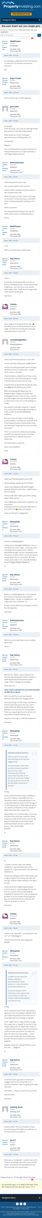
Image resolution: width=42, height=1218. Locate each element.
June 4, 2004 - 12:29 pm (11, 634)
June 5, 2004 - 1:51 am (10, 965)
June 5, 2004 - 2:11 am (10, 1121)
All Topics (3, 30)
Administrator (17, 162)
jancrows (14, 106)
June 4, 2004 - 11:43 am (11, 536)
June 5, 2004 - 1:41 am (10, 855)
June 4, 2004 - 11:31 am (11, 354)
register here (30, 1187)
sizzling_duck (16, 1107)
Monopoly (15, 521)
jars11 (13, 1140)
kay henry (15, 258)
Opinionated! (13, 30)
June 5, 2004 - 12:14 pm (11, 1154)
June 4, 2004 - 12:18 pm (11, 589)
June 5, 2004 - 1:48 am (10, 928)
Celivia (13, 304)
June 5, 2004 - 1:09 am (10, 669)
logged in (14, 1185)
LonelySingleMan (18, 340)
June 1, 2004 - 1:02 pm (11, 177)
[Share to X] (21, 1204)
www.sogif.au (35, 1214)
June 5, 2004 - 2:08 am (10, 1074)
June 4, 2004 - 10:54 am (11, 318)
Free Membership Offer (21, 14)
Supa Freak (15, 78)
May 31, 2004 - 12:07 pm (11, 92)
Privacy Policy (25, 1209)
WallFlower (15, 41)
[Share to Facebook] (17, 1204)
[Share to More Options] (24, 1204)
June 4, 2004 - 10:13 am (11, 240)
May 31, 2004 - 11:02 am (11, 55)
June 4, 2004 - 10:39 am (11, 273)
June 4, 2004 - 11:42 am (11, 473)
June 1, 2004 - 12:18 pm (11, 120)
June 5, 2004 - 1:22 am (10, 745)
